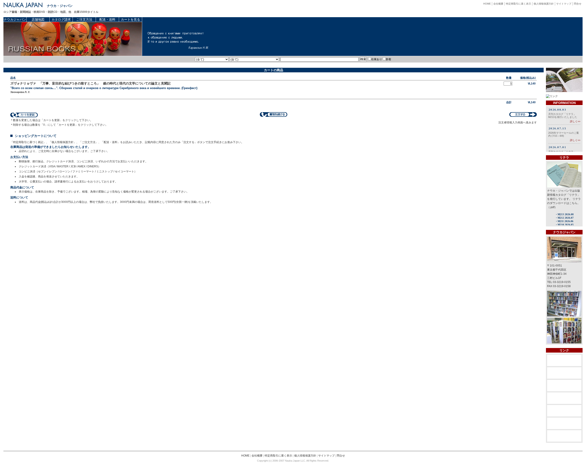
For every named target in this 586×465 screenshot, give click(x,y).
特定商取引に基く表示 (518, 3)
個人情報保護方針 (544, 3)
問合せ (577, 3)
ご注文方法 (84, 19)
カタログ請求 (61, 19)
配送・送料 (107, 19)
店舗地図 (38, 19)
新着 (388, 59)
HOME (487, 3)
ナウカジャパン (15, 19)
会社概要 (498, 3)
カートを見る (130, 19)
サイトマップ (563, 3)
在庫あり (376, 59)
